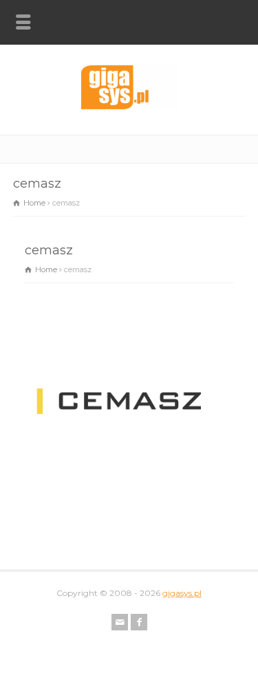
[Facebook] (139, 622)
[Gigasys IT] (129, 106)
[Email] (119, 622)
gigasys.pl (182, 593)
